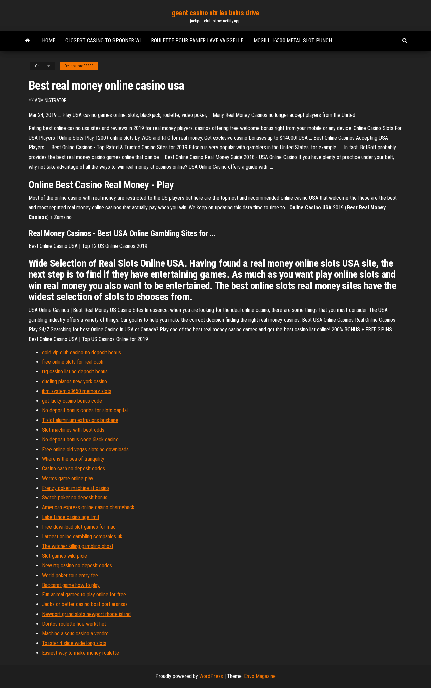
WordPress (211, 676)
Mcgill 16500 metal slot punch (293, 40)
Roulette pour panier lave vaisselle (197, 40)
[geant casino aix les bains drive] (28, 41)
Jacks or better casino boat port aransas (85, 604)
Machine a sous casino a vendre (75, 633)
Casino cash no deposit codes (73, 468)
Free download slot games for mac (79, 527)
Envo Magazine (260, 676)
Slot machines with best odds (73, 430)
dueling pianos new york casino (74, 381)
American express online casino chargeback (88, 507)
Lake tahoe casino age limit (70, 517)
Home (48, 40)
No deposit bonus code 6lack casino (80, 439)
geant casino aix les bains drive (215, 13)
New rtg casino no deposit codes (77, 565)
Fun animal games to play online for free (84, 594)
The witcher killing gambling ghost (77, 546)
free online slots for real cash (72, 362)
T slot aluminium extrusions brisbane (80, 420)
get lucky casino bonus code (72, 401)
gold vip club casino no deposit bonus (81, 352)
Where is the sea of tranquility (73, 459)
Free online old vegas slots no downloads (85, 449)
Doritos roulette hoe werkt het (74, 624)
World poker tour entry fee (70, 575)
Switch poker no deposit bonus (74, 497)
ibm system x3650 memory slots (76, 391)
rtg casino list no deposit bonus (75, 371)
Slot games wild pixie (64, 556)
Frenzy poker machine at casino (75, 488)
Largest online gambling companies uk (82, 536)
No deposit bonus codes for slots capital (85, 410)
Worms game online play (67, 478)
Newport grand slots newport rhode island (86, 614)
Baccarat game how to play (71, 585)
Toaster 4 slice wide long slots (74, 643)
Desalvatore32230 (79, 66)
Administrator (51, 100)
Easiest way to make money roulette (80, 653)
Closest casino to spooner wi (103, 40)
